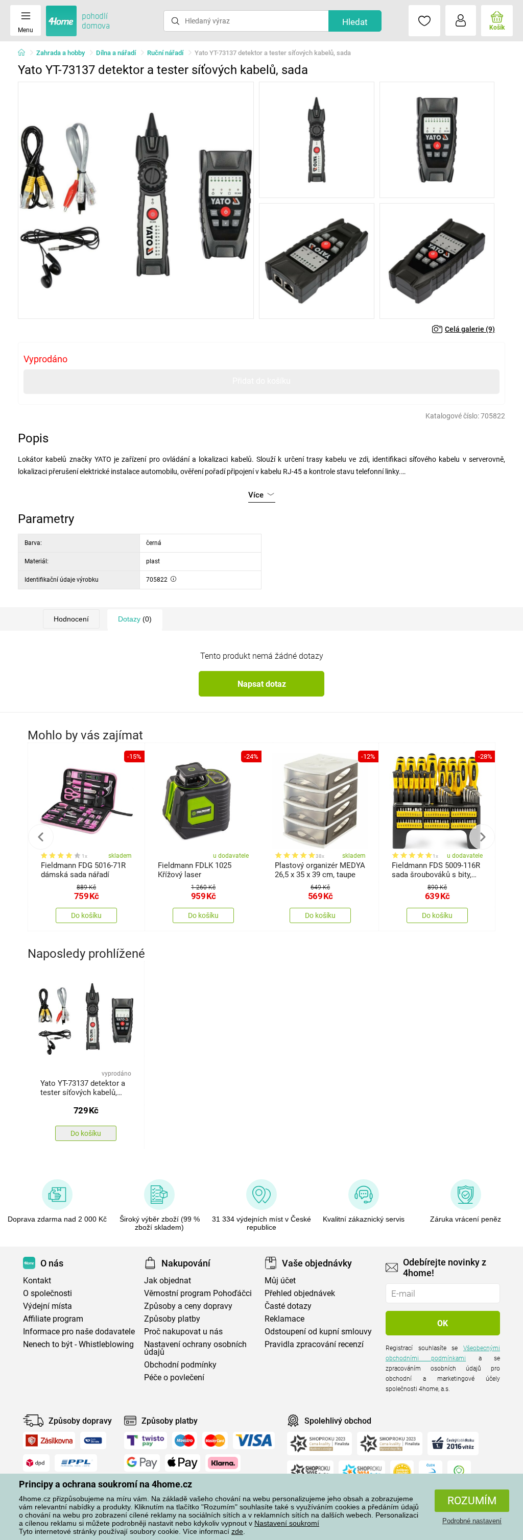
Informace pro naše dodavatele (79, 1331)
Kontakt (37, 1280)
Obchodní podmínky (180, 1365)
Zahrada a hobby (60, 53)
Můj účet (280, 1280)
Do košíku (86, 915)
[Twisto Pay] (145, 1440)
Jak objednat (167, 1280)
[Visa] (254, 1440)
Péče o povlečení (174, 1377)
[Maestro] (184, 1440)
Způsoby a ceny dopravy (188, 1306)
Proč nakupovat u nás (183, 1331)
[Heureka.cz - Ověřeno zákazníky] (402, 1472)
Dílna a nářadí (116, 53)
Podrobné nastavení (472, 1521)
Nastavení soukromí (286, 1523)
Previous (41, 837)
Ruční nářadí (165, 53)
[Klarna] (223, 1463)
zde (237, 1531)
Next (482, 837)
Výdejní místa (47, 1306)
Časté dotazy (288, 1306)
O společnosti (47, 1293)
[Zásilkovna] (49, 1440)
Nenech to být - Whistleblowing (78, 1344)
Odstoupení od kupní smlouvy (318, 1331)
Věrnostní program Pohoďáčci (198, 1293)
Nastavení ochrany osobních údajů (195, 1348)
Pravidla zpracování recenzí (314, 1344)
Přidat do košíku (261, 381)
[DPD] (36, 1463)
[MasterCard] (215, 1440)
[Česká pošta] (93, 1440)
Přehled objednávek (300, 1293)
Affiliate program (53, 1319)
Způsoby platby (172, 1319)
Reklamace (284, 1319)
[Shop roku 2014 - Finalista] (362, 1472)
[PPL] (76, 1463)
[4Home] (25, 53)
